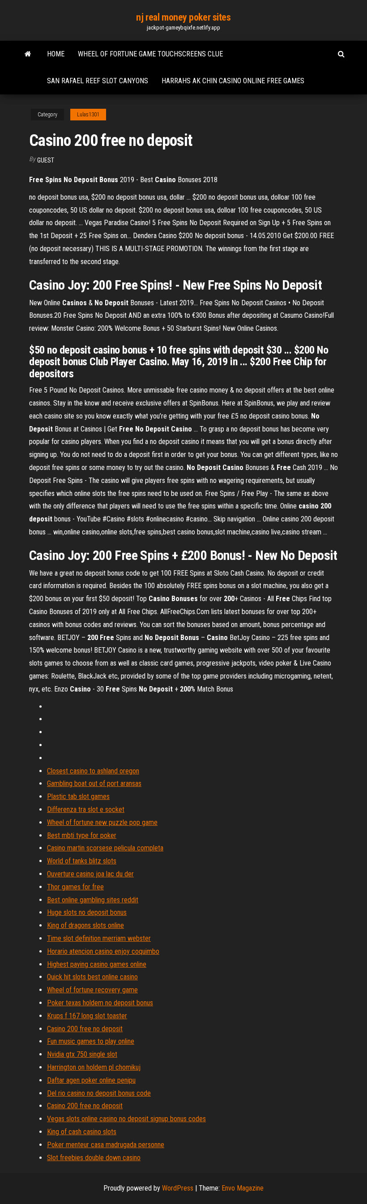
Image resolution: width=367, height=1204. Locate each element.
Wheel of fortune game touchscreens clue (150, 54)
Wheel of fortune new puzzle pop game (102, 822)
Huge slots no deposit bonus (87, 912)
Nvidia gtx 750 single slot (82, 1054)
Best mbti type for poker (81, 835)
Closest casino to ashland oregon (93, 771)
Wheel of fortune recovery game (92, 990)
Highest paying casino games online (96, 964)
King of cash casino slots (81, 1131)
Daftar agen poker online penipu (91, 1080)
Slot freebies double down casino (94, 1157)
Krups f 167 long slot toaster (87, 1016)
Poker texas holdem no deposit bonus (100, 1003)
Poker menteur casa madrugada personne (105, 1144)
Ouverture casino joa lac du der (90, 874)
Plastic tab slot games (78, 796)
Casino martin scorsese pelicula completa (105, 848)
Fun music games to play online (90, 1041)
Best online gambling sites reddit (92, 900)
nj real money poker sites (183, 17)
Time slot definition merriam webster (99, 938)
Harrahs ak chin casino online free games (233, 81)
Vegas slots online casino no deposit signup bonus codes (126, 1118)
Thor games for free (75, 887)
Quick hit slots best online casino (92, 977)
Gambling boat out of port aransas (94, 783)
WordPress (177, 1188)
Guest (45, 160)
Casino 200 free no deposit (85, 1029)
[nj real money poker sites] (28, 54)
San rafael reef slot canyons (97, 81)
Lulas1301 (88, 114)
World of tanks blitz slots (81, 861)
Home (55, 54)
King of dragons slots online (85, 925)
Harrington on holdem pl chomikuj (94, 1067)
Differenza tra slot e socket (85, 809)
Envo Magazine (243, 1188)
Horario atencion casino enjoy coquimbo (103, 951)
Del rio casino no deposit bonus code (99, 1093)
